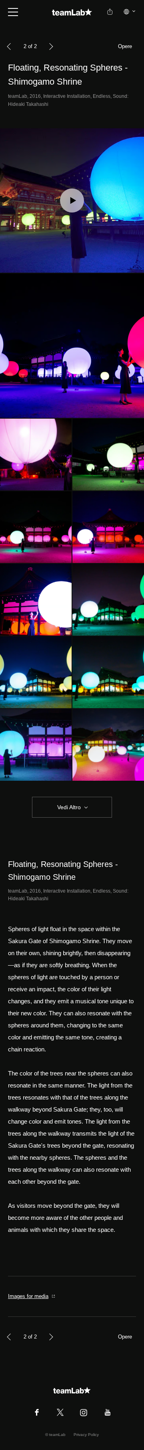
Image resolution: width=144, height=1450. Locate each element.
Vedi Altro (69, 807)
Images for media (28, 1296)
